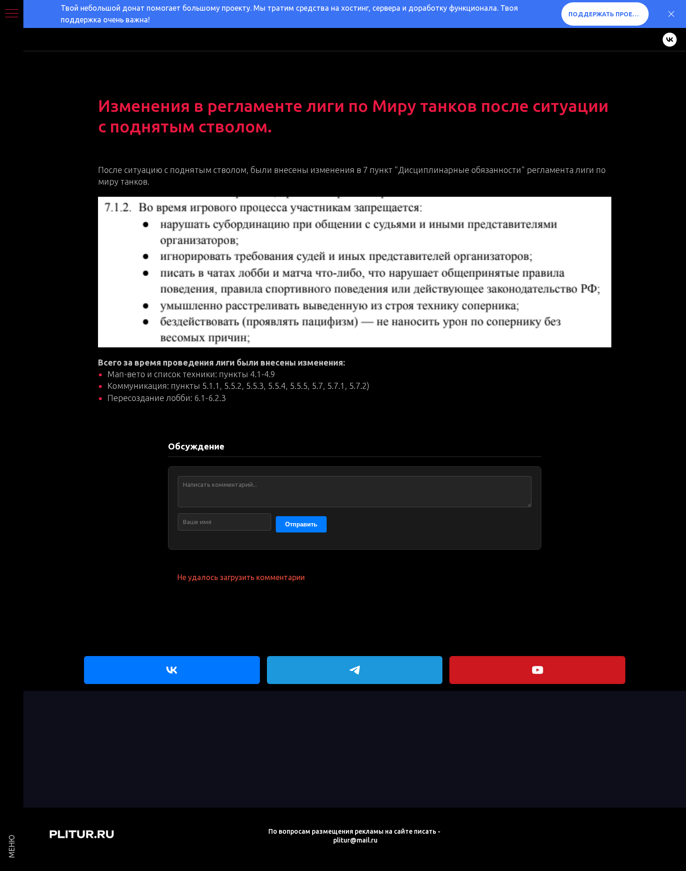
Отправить (301, 524)
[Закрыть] (671, 14)
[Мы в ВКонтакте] (670, 40)
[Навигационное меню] (11, 14)
